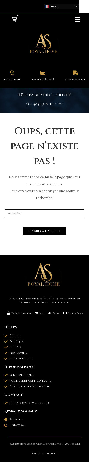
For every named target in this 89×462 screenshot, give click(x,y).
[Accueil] (27, 104)
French (53, 6)
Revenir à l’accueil (45, 231)
